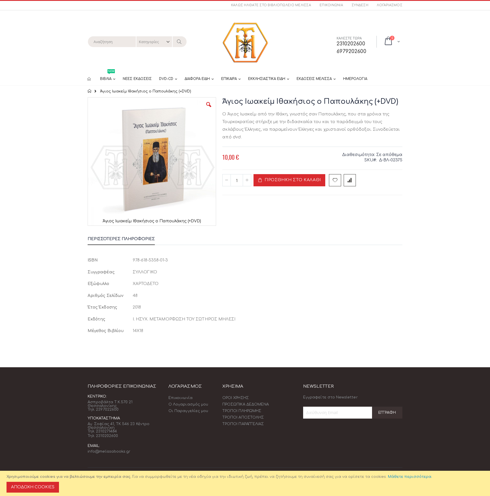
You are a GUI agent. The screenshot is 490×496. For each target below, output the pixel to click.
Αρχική (90, 91)
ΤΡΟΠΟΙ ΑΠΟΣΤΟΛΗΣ (243, 417)
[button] (209, 109)
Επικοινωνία (331, 5)
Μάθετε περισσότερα (409, 477)
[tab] (125, 240)
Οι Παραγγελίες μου (188, 411)
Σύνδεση (360, 5)
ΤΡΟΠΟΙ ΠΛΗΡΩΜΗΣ (241, 411)
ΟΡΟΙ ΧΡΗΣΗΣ (235, 398)
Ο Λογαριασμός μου (188, 404)
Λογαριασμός (389, 5)
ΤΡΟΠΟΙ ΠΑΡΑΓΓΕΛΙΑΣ (243, 424)
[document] (246, 483)
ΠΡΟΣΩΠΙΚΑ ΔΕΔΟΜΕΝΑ (245, 404)
